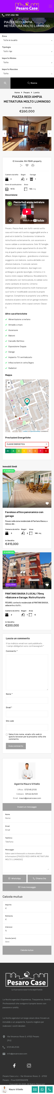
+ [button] (9, 383)
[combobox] (27, 41)
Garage (11, 352)
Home (17, 92)
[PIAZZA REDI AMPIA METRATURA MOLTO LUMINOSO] (27, 402)
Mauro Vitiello (16, 1089)
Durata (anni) (10, 938)
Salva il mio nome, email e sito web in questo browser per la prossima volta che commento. (27, 736)
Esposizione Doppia (17, 346)
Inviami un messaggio (27, 807)
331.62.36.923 (31, 794)
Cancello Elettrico (16, 341)
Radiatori (12, 368)
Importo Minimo (9, 58)
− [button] (9, 386)
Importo (8, 905)
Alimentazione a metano (19, 319)
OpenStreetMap (35, 431)
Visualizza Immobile (27, 500)
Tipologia (6, 47)
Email (9, 707)
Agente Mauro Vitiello (27, 783)
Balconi (11, 335)
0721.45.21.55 (31, 789)
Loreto (36, 92)
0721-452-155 (12, 15)
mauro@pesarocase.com (30, 798)
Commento (12, 651)
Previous (5, 133)
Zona (4, 36)
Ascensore (13, 330)
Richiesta (9, 916)
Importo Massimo (10, 69)
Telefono (8, 838)
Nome (9, 694)
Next (49, 133)
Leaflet (25, 431)
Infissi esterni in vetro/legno (21, 363)
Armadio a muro (15, 325)
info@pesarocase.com (17, 1054)
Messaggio (9, 850)
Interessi (8, 927)
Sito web (10, 721)
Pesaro (26, 92)
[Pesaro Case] (27, 9)
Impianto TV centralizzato (20, 357)
